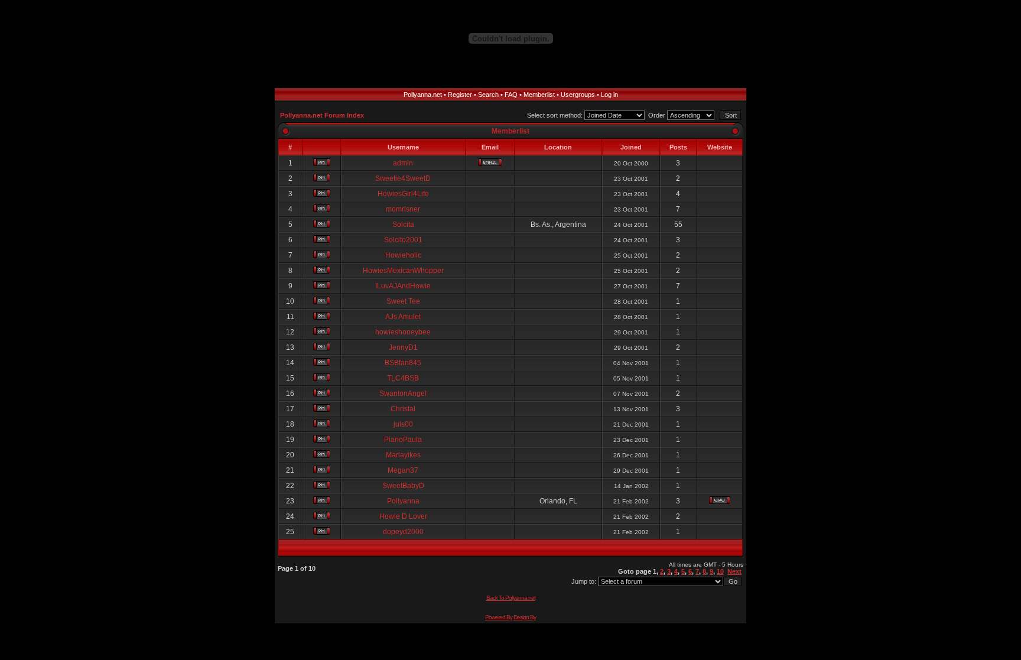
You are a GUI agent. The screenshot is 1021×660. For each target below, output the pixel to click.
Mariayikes (403, 455)
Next (734, 571)
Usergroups (578, 94)
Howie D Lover (403, 516)
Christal (403, 409)
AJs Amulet (403, 317)
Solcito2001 (403, 240)
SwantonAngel (403, 393)
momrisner (403, 209)
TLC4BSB (403, 378)
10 (720, 571)
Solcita (403, 224)
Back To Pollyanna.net (510, 597)
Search (488, 94)
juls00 (403, 424)
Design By (524, 617)
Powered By (498, 617)
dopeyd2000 (403, 532)
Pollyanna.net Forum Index (322, 115)
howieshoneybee (403, 332)
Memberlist (539, 94)
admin (403, 163)
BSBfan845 (403, 363)
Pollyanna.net (423, 94)
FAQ (511, 94)
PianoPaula (403, 439)
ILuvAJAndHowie (403, 286)
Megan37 (403, 470)
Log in (609, 94)
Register (460, 94)
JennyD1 (403, 347)
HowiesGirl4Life (403, 194)
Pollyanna (403, 501)
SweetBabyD (403, 486)
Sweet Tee (403, 301)
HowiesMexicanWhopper (403, 270)
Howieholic (403, 255)
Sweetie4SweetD (403, 178)
